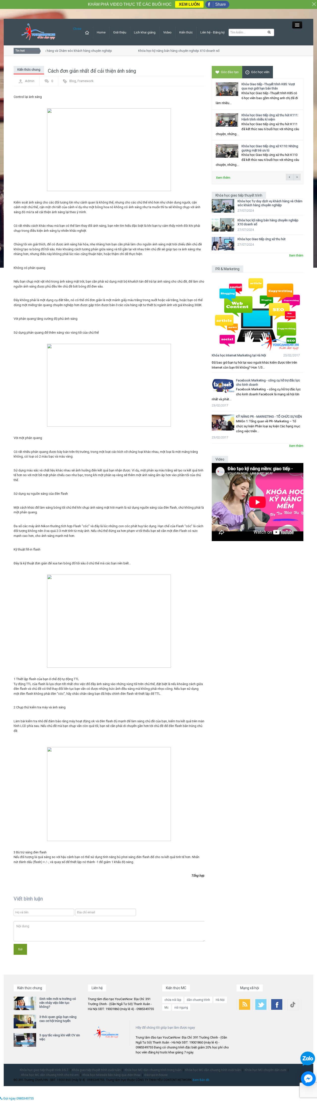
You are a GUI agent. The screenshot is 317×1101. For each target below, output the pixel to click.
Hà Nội (220, 1000)
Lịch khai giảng (145, 32)
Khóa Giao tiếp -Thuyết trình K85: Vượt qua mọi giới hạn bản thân (268, 86)
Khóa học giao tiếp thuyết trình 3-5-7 (44, 1070)
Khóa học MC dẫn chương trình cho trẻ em (50, 1075)
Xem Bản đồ (200, 1080)
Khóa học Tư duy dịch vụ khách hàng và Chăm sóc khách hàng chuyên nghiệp (270, 203)
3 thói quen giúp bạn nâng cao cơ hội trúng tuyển (58, 1019)
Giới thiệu (119, 32)
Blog (72, 81)
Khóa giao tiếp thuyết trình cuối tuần (96, 1070)
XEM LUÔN (189, 4)
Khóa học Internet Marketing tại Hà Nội (239, 355)
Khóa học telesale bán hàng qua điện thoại (111, 1075)
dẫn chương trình (198, 1000)
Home (101, 32)
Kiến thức (186, 32)
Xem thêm (223, 177)
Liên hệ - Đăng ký (212, 32)
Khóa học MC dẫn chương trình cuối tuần (213, 1070)
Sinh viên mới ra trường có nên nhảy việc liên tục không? (57, 1003)
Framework (86, 81)
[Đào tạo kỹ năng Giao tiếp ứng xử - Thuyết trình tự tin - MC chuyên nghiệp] (38, 32)
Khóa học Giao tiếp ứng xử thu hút (262, 239)
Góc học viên (260, 72)
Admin (29, 81)
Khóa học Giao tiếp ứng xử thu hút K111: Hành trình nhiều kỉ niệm (269, 117)
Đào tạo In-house (156, 1075)
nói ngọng (181, 1007)
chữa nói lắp (172, 1000)
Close (77, 28)
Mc (166, 1007)
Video (167, 32)
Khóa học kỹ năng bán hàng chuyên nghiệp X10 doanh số (172, 51)
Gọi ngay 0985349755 (18, 1098)
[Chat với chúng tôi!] (308, 1078)
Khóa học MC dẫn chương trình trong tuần (153, 1070)
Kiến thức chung (28, 69)
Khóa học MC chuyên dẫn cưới (265, 1070)
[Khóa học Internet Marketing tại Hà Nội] (257, 312)
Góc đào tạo (230, 72)
